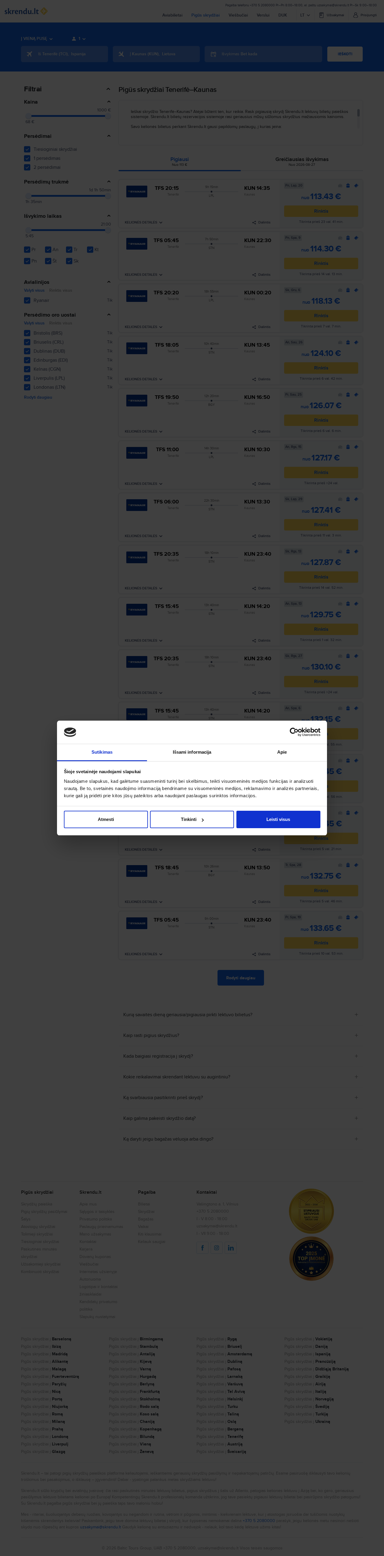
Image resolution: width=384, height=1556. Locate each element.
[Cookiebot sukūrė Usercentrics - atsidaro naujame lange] (294, 732)
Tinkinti (188, 819)
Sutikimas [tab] (102, 752)
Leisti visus (278, 819)
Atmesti (106, 819)
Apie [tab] (282, 752)
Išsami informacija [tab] (192, 752)
